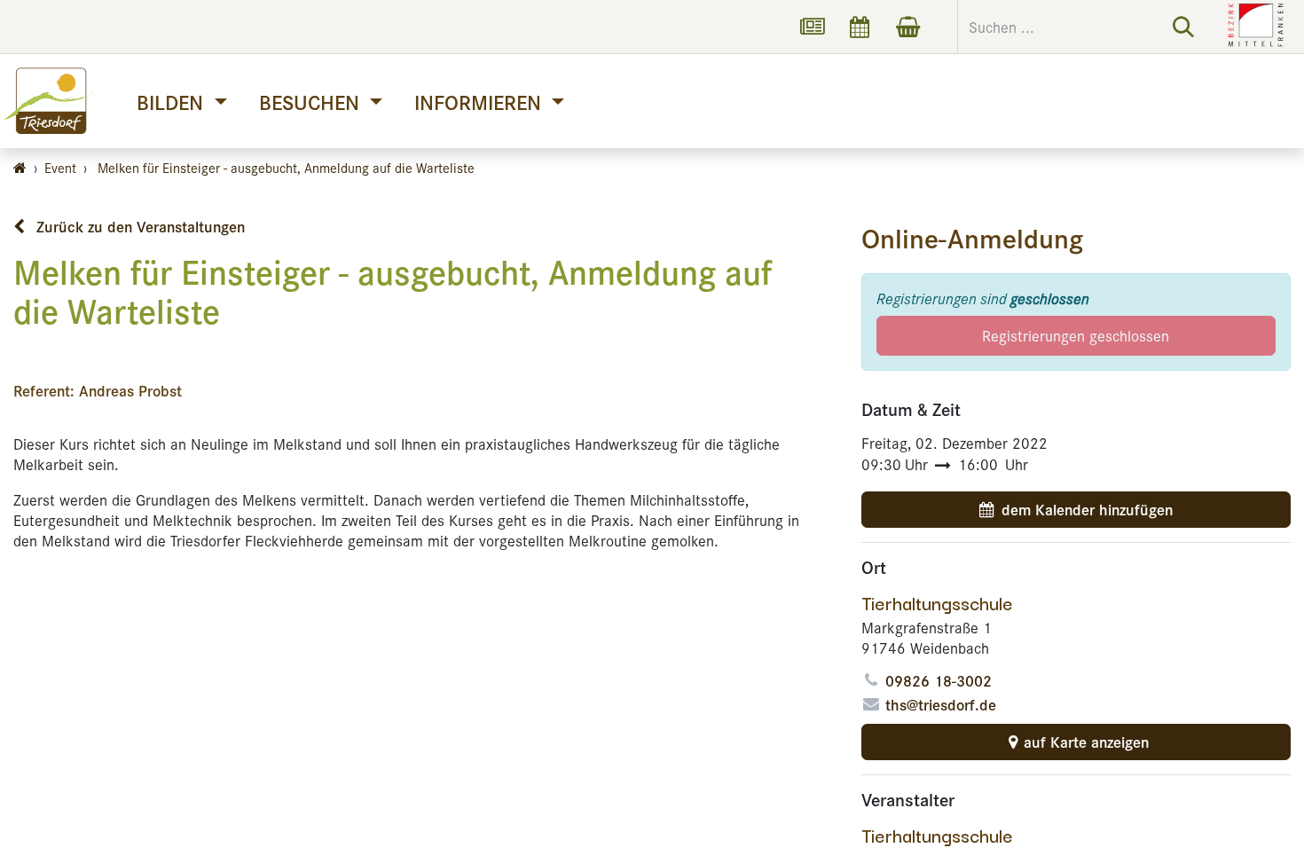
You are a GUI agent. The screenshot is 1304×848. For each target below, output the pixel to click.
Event (60, 167)
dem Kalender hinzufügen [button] (1087, 509)
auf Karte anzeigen (1086, 741)
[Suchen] (1183, 26)
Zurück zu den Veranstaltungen (138, 226)
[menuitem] (181, 101)
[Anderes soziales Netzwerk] (811, 26)
